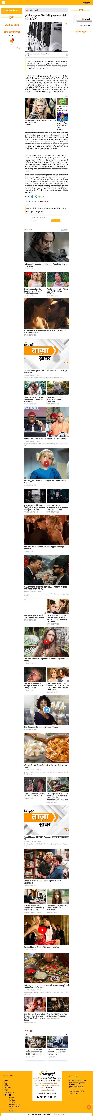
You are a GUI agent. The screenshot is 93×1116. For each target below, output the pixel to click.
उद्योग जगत (33, 10)
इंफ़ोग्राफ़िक (7, 1088)
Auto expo (29, 212)
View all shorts (86, 26)
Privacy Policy (14, 1106)
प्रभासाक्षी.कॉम (37, 1078)
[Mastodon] (55, 1097)
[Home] (27, 10)
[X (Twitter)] (65, 33)
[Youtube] (51, 1097)
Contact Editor (74, 1093)
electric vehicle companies (47, 208)
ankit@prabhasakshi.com (32, 54)
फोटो (5, 1083)
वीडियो (6, 1085)
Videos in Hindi (44, 1085)
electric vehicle (31, 208)
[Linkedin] (45, 1097)
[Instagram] (48, 1097)
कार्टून (6, 1090)
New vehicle (61, 208)
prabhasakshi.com (47, 1090)
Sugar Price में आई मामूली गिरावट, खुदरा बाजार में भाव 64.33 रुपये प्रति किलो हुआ (34, 1052)
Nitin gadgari (38, 212)
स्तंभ (81, 10)
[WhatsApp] (65, 37)
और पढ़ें (18, 48)
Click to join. (45, 201)
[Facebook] (65, 29)
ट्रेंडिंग (11, 17)
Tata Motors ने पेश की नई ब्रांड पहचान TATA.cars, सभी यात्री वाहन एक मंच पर (57, 1052)
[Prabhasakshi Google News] (67, 55)
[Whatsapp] (39, 197)
